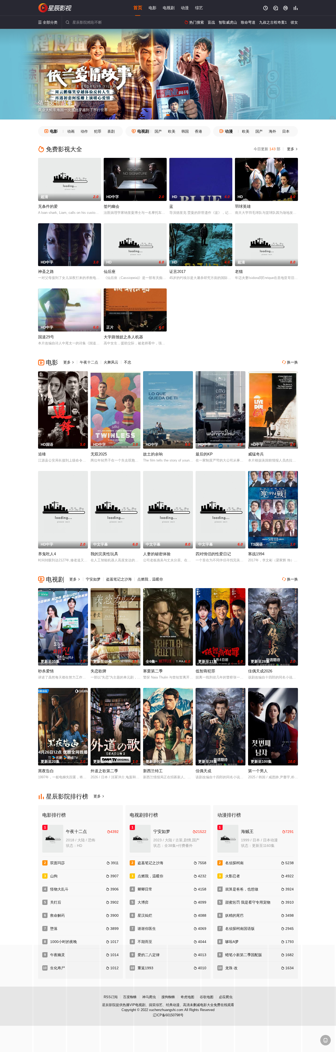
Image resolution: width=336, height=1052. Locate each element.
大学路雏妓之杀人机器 (123, 337)
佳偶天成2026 (260, 671)
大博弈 (143, 902)
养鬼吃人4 (47, 554)
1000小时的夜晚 (63, 942)
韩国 (185, 131)
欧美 (171, 131)
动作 (84, 131)
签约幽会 (111, 206)
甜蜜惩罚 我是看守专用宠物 (247, 902)
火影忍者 (232, 876)
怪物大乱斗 (59, 889)
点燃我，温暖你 (150, 579)
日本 (286, 131)
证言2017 (177, 271)
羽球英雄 (243, 206)
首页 (137, 7)
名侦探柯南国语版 (240, 928)
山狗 (53, 876)
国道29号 (46, 337)
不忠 (127, 362)
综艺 (199, 8)
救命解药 (57, 915)
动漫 (185, 8)
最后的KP (204, 454)
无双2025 (99, 454)
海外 (272, 131)
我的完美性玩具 (104, 554)
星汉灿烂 (145, 915)
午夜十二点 (89, 362)
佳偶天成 (203, 771)
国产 (158, 131)
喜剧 (111, 131)
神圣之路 (46, 271)
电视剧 (169, 8)
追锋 (42, 454)
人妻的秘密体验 (157, 554)
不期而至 (145, 942)
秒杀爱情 (46, 671)
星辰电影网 (55, 8)
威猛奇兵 (256, 454)
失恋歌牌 (98, 671)
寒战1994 (256, 554)
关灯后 (55, 902)
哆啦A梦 (232, 942)
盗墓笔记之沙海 (119, 579)
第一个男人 (258, 771)
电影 (152, 8)
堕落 (53, 928)
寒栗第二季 (153, 671)
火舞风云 (111, 362)
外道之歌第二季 (104, 771)
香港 (198, 131)
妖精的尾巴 (234, 915)
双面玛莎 (57, 863)
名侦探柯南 (234, 863)
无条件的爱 (48, 206)
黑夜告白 (46, 771)
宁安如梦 (93, 579)
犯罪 (97, 131)
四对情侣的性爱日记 (213, 554)
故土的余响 (153, 454)
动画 (71, 131)
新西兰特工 (153, 771)
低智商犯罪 (205, 671)
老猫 (239, 271)
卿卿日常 (145, 889)
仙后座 (110, 271)
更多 (292, 149)
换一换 (290, 362)
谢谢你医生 (147, 928)
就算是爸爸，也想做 (241, 889)
